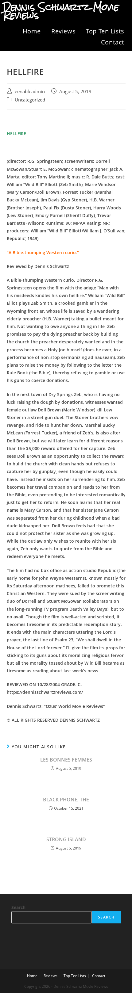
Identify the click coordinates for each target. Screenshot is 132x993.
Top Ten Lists (105, 31)
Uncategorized (30, 100)
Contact (112, 42)
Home (32, 31)
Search (18, 907)
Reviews (63, 31)
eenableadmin (30, 91)
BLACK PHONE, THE (66, 799)
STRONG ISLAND (66, 839)
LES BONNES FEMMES (66, 759)
